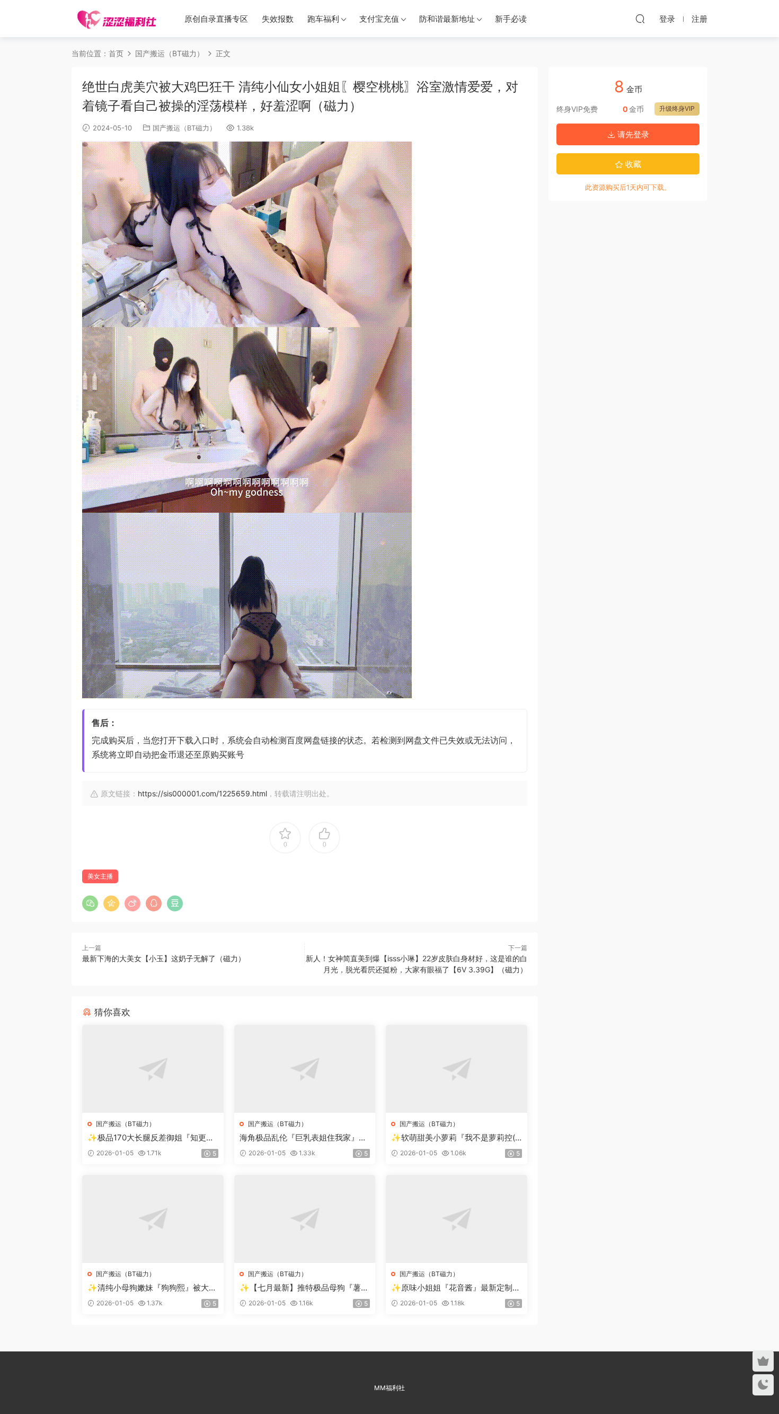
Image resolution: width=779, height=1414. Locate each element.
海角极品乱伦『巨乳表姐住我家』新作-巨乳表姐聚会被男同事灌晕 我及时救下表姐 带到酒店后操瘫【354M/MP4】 (305, 1137)
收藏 (632, 164)
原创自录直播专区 (216, 19)
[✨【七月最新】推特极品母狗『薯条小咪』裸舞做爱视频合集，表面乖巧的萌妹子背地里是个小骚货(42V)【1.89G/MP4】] (305, 1219)
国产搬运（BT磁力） (184, 128)
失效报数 (278, 19)
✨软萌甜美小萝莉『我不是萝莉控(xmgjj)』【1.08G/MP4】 (455, 1137)
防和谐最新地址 (447, 19)
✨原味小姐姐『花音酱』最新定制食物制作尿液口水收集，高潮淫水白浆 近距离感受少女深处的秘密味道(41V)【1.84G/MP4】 (455, 1288)
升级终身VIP (677, 108)
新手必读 (511, 19)
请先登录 (632, 134)
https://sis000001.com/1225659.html (202, 793)
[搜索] (640, 18)
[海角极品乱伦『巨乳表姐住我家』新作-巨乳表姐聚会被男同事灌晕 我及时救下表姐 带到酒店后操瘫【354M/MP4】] (305, 1069)
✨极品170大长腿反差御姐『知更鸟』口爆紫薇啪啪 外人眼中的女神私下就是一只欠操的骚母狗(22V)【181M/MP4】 (152, 1137)
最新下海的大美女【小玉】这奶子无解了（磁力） (163, 958)
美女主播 (100, 876)
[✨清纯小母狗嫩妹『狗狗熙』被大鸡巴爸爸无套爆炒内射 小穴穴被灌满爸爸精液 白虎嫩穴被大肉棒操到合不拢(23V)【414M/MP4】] (153, 1219)
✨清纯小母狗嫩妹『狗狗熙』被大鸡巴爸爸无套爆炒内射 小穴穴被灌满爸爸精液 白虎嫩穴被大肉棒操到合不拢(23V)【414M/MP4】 (152, 1288)
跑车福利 (323, 19)
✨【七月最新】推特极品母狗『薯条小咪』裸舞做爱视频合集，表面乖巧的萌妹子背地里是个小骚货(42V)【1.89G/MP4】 (304, 1288)
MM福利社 (389, 1388)
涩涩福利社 (117, 18)
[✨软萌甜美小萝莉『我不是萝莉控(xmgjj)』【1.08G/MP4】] (456, 1069)
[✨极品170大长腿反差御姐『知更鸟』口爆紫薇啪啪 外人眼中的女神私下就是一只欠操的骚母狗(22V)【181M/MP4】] (153, 1069)
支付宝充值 (379, 19)
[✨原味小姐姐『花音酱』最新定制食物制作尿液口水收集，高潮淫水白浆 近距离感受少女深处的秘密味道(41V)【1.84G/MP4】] (456, 1219)
